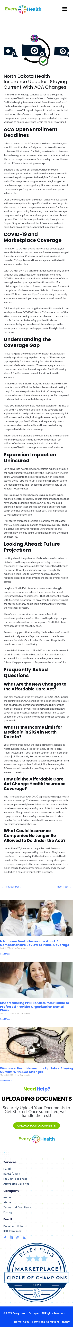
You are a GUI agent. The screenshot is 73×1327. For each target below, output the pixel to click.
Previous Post (11, 886)
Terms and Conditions (17, 1207)
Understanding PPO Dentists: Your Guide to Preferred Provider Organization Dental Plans (34, 1006)
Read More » (6, 953)
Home (7, 1197)
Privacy (7, 1212)
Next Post (64, 886)
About (7, 1202)
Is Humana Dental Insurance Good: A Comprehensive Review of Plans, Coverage (34, 943)
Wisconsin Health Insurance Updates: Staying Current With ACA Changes (36, 1070)
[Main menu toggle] (65, 9)
